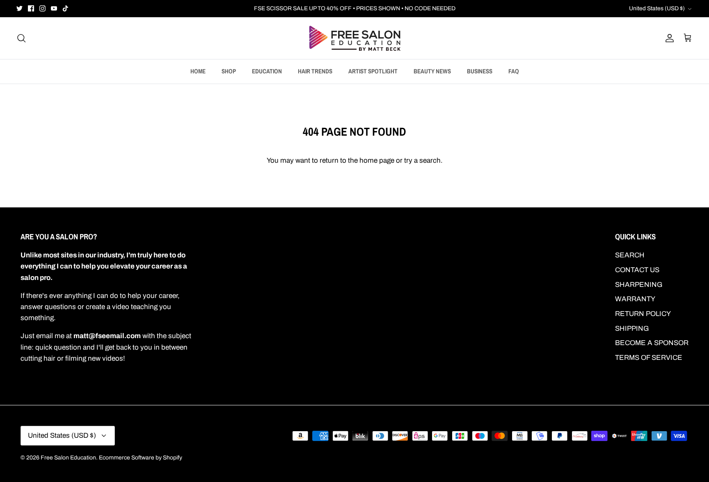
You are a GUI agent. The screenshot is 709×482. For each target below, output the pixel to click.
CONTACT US (637, 270)
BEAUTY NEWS (432, 71)
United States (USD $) (657, 8)
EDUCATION (267, 71)
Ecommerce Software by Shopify (140, 458)
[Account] (668, 38)
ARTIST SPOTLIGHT (373, 71)
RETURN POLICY (643, 314)
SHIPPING (632, 328)
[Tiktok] (65, 8)
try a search (422, 160)
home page (376, 160)
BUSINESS (479, 71)
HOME (198, 71)
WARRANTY (635, 299)
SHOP (229, 71)
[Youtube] (54, 8)
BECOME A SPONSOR (651, 343)
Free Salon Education (68, 458)
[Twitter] (19, 8)
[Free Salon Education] (355, 38)
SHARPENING (639, 285)
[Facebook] (31, 8)
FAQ (513, 71)
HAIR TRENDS (315, 71)
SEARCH (630, 255)
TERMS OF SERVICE (648, 358)
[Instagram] (42, 8)
